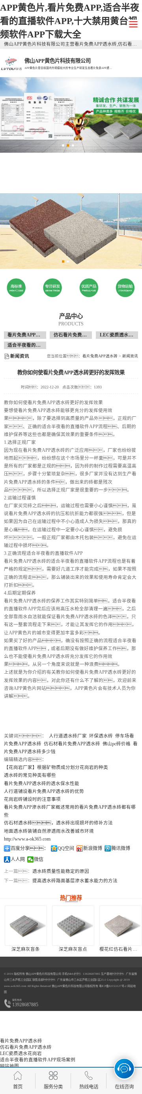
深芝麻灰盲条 (25, 949)
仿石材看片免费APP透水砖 (72, 743)
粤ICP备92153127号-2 (112, 986)
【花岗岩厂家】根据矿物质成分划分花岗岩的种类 (56, 767)
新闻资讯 (130, 356)
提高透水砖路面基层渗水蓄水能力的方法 (75, 880)
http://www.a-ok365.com (27, 839)
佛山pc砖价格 (117, 743)
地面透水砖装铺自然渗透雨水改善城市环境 (49, 831)
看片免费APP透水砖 (28, 335)
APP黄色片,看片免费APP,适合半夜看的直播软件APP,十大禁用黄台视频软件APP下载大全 (69, 20)
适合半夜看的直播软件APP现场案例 (45, 345)
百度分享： (30, 848)
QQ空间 (66, 848)
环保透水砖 (101, 736)
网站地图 (9, 1066)
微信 (38, 859)
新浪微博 (92, 848)
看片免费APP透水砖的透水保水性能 (41, 783)
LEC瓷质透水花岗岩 (21, 1053)
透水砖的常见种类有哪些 (30, 775)
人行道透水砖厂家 (68, 736)
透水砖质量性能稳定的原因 (60, 871)
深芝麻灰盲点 (73, 949)
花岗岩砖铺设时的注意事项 (32, 799)
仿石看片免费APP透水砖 (79, 335)
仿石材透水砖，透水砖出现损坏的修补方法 (58, 822)
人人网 (18, 859)
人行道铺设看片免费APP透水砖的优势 (44, 791)
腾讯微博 (120, 848)
